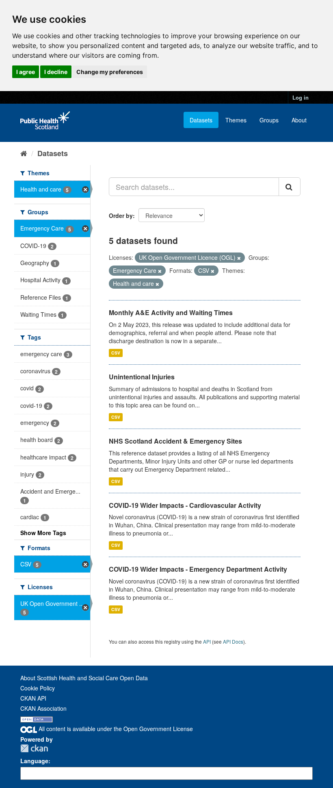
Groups (269, 120)
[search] (290, 186)
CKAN (34, 748)
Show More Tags (43, 533)
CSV (115, 353)
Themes (236, 120)
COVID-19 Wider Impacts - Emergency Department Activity (198, 569)
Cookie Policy (37, 688)
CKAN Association (43, 708)
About (299, 120)
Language (34, 761)
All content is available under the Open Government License (115, 729)
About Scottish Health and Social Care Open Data (84, 678)
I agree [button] (25, 71)
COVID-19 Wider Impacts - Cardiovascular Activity (185, 505)
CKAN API (33, 698)
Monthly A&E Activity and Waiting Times (171, 312)
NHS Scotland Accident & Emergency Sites (175, 441)
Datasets (201, 120)
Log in (300, 97)
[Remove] (239, 258)
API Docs (233, 641)
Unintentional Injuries (142, 376)
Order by (121, 215)
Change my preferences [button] (109, 71)
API (207, 641)
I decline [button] (55, 71)
